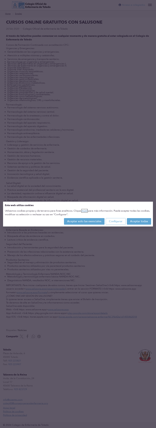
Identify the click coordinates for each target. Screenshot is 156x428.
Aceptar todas (139, 221)
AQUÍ (84, 210)
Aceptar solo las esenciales (84, 221)
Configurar (115, 221)
